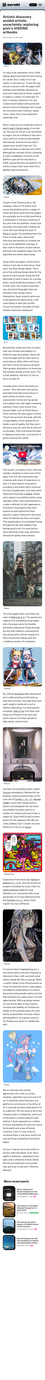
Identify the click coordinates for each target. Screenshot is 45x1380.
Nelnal (34, 879)
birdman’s (19, 694)
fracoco (7, 792)
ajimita (29, 494)
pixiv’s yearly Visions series (16, 128)
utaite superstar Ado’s (14, 890)
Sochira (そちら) (15, 900)
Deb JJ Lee (19, 711)
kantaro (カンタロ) (12, 883)
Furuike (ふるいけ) (23, 799)
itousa (28, 827)
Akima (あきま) (18, 617)
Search (33, 5)
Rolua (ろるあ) (10, 233)
